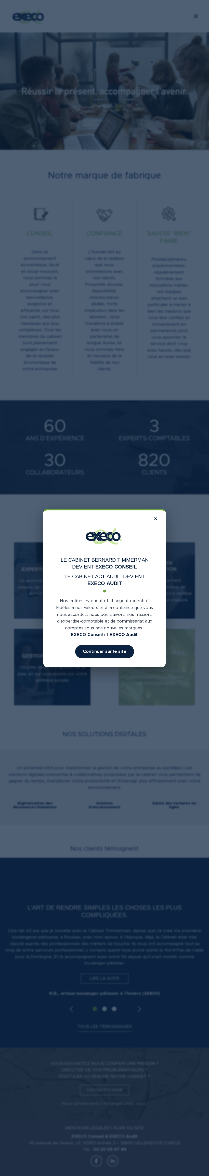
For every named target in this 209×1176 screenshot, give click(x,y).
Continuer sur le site (104, 651)
